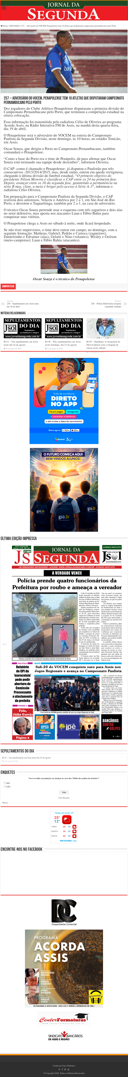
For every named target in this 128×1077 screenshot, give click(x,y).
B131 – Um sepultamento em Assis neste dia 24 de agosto (21, 343)
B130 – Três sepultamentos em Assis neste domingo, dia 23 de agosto (63, 343)
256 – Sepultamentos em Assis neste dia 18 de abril (23, 304)
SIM (8, 783)
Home (5, 25)
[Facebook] (62, 1069)
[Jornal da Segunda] (64, 10)
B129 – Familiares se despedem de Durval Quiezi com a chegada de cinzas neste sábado (103, 344)
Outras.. (5, 802)
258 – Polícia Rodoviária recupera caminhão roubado (106, 304)
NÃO (8, 786)
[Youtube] (68, 1069)
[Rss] (59, 1069)
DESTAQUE (15, 25)
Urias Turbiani (68, 1065)
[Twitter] (65, 1069)
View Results (63, 797)
